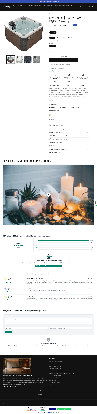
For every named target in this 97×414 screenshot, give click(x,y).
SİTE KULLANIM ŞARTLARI (55, 366)
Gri (64, 37)
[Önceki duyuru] (3, 1)
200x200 (53, 32)
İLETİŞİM (51, 384)
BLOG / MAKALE (52, 380)
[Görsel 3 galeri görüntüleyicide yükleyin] (28, 60)
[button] (18, 5)
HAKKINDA (51, 364)
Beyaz (52, 37)
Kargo (56, 27)
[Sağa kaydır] (42, 59)
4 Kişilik (53, 45)
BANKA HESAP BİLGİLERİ (54, 382)
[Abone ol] (58, 394)
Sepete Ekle (52, 409)
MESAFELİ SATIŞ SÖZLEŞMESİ (56, 371)
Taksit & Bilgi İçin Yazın (64, 409)
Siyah (58, 37)
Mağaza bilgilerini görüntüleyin (58, 68)
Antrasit (70, 37)
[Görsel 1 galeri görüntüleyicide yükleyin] (11, 60)
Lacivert (77, 37)
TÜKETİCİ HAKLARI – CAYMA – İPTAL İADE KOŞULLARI (61, 373)
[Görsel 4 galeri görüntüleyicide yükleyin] (37, 60)
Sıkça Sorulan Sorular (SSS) (55, 361)
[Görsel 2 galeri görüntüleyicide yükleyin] (19, 60)
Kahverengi (53, 40)
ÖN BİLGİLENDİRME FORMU (55, 375)
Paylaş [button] (52, 119)
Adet (50, 48)
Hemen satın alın (63, 60)
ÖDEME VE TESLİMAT (54, 377)
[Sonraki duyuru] (93, 1)
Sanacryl (51, 13)
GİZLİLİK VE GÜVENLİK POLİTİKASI (57, 368)
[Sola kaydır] (4, 59)
